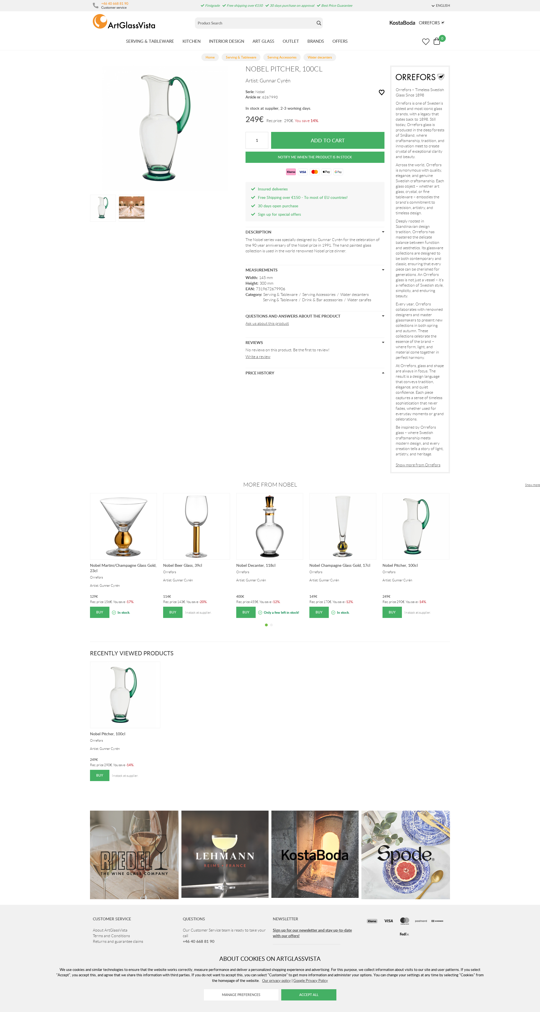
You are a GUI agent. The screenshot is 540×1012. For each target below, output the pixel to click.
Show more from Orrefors (418, 465)
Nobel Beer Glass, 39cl (182, 565)
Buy (99, 612)
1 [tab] (266, 629)
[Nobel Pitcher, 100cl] (103, 207)
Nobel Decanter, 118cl (255, 565)
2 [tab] (271, 629)
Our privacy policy (276, 980)
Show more (532, 485)
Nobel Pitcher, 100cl (400, 565)
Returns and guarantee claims (118, 941)
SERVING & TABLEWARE (150, 41)
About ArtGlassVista (110, 930)
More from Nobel (270, 485)
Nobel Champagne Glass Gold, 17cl (339, 565)
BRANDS (315, 41)
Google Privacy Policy (310, 980)
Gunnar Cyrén (275, 81)
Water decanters (354, 294)
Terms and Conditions (111, 936)
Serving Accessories (319, 294)
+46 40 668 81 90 (114, 3)
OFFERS (340, 41)
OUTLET (291, 41)
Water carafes (359, 300)
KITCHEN (192, 41)
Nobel (260, 92)
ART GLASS (263, 41)
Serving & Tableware (280, 294)
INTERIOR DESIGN (226, 41)
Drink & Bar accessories (322, 300)
